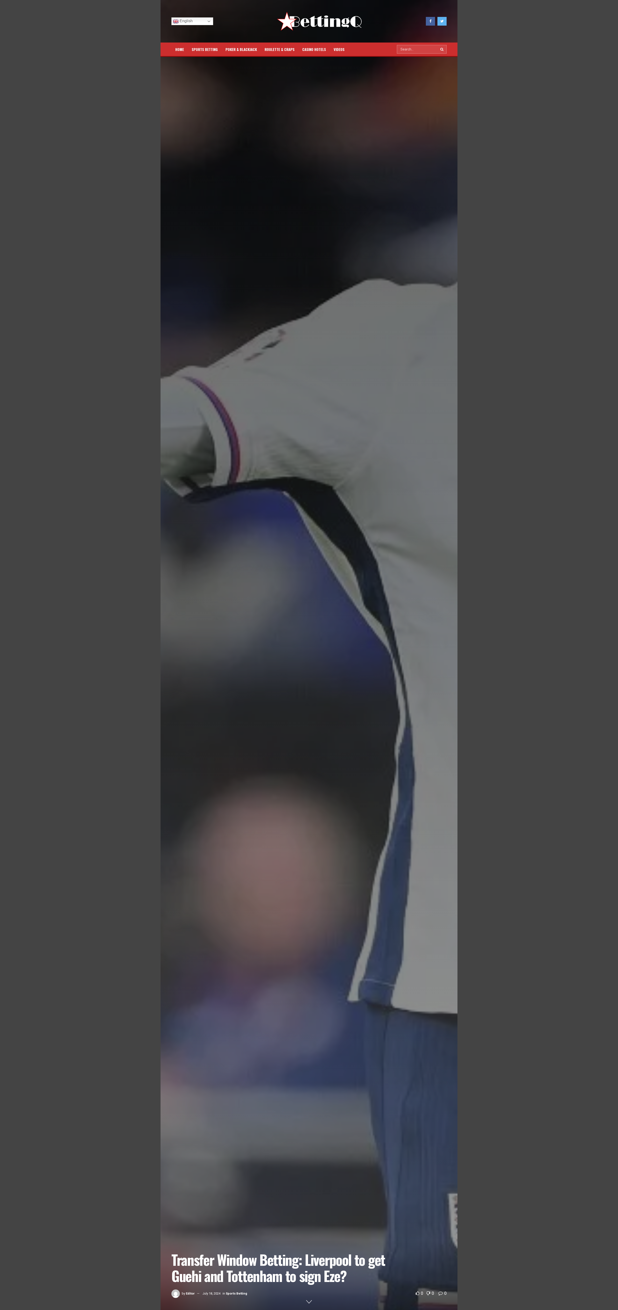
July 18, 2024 (211, 1293)
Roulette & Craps (280, 49)
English (186, 21)
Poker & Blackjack (241, 49)
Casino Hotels (314, 49)
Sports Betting (205, 49)
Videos (339, 49)
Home (179, 49)
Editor (190, 1293)
